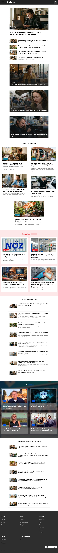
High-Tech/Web (7, 185)
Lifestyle (6, 159)
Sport (3, 537)
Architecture (42, 519)
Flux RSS (24, 550)
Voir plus (34, 234)
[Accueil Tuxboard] (10, 2)
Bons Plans (6, 250)
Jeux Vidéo (41, 527)
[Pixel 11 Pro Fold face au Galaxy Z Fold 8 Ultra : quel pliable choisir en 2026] (29, 75)
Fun (21, 516)
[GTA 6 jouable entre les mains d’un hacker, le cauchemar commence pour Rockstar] (29, 19)
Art (40, 522)
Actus (34, 159)
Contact (19, 550)
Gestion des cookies (31, 550)
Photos (3, 525)
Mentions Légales (13, 550)
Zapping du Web (24, 522)
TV (4, 401)
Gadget (22, 525)
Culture (41, 516)
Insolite (22, 519)
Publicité (41, 530)
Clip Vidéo (3, 519)
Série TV (41, 532)
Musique (4, 543)
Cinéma (3, 522)
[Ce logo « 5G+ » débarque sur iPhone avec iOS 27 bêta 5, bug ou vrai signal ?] (29, 101)
